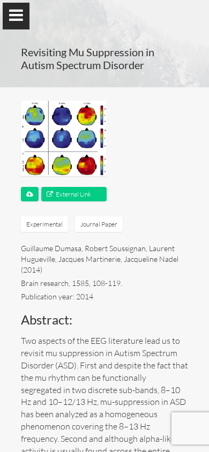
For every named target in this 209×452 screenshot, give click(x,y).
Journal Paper (98, 224)
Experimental (44, 224)
